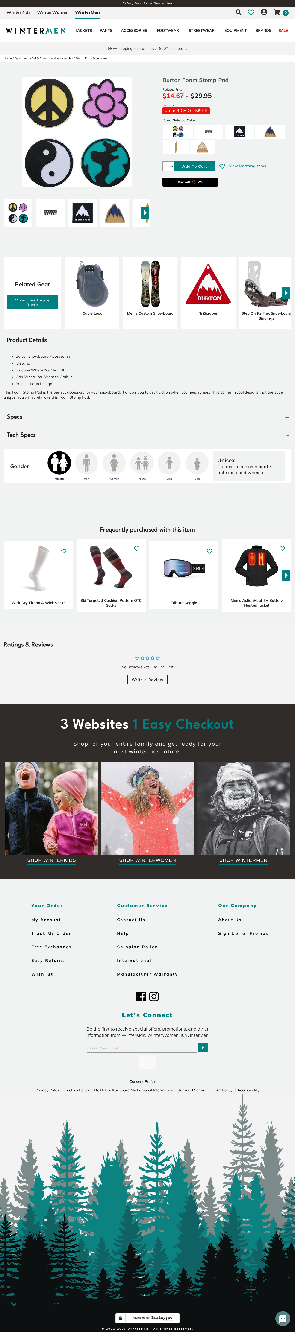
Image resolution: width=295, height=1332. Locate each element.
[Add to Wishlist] (222, 166)
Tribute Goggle (184, 602)
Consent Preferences (147, 1081)
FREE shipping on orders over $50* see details (147, 48)
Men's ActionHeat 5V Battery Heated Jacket (257, 603)
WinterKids (18, 12)
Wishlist (42, 973)
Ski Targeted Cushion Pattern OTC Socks (111, 603)
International (134, 960)
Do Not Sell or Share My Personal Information (133, 1090)
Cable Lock (92, 313)
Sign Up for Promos (243, 933)
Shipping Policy (137, 946)
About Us (230, 919)
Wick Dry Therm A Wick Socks (38, 602)
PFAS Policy (222, 1090)
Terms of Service (192, 1090)
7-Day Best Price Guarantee (147, 3)
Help (123, 933)
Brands (263, 30)
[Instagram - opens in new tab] (154, 996)
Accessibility (248, 1090)
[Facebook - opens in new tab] (141, 996)
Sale (283, 30)
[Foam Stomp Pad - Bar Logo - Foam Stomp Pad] (50, 211)
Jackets (84, 30)
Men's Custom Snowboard (150, 313)
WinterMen (87, 12)
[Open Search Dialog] (238, 12)
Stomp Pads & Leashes (91, 58)
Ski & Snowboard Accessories (52, 58)
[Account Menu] (264, 12)
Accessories (134, 30)
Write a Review (147, 679)
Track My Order (51, 933)
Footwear (168, 30)
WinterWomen (53, 12)
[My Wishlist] (251, 12)
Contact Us (131, 919)
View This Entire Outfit (32, 302)
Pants (106, 30)
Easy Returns (48, 960)
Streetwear (202, 30)
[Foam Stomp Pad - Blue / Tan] (114, 211)
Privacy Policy (47, 1090)
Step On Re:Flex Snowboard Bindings (267, 316)
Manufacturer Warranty (147, 973)
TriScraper (208, 313)
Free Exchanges (51, 946)
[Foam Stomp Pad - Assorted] (18, 211)
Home (8, 58)
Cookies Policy (77, 1090)
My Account (46, 919)
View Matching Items (247, 166)
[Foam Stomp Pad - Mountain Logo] (82, 211)
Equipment (235, 30)
